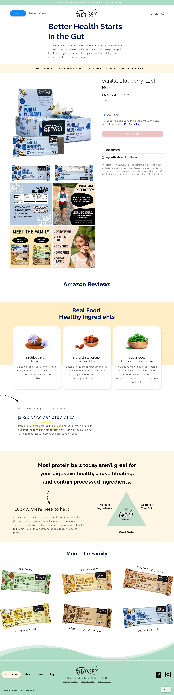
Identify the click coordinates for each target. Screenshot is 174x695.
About (28, 674)
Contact (40, 674)
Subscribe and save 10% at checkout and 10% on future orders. (131, 122)
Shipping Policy (70, 681)
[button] (150, 13)
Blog (51, 674)
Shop (18, 13)
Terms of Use (104, 681)
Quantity (105, 101)
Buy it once (113, 115)
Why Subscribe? (132, 124)
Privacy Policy (88, 681)
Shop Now (11, 674)
